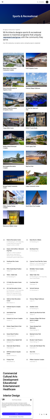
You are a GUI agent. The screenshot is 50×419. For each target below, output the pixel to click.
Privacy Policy (21, 416)
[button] (30, 399)
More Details (14, 59)
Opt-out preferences (13, 416)
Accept (16, 413)
